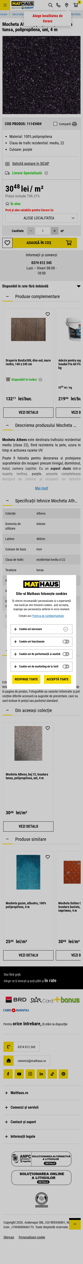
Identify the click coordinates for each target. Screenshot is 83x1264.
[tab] (41, 629)
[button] (28, 629)
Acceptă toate (57, 679)
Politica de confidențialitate (48, 616)
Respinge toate (26, 679)
